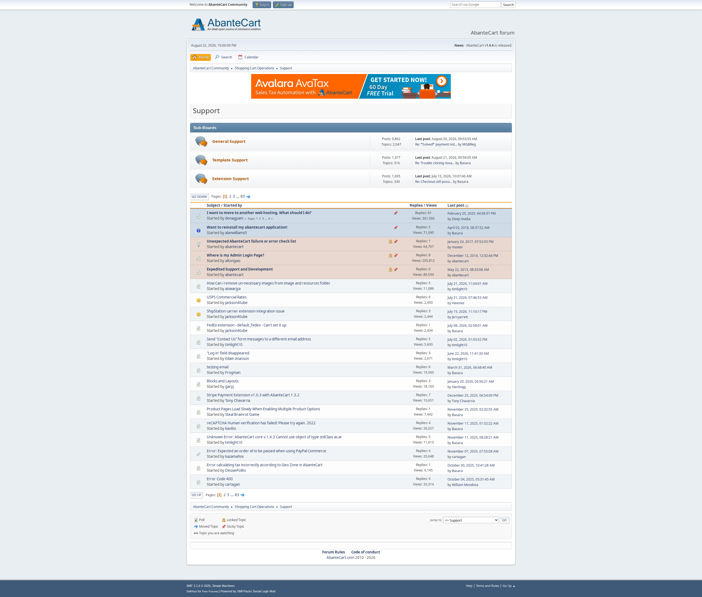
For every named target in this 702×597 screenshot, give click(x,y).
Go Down (199, 197)
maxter (457, 247)
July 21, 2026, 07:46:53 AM (468, 297)
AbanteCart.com (340, 557)
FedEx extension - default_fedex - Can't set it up (246, 325)
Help (469, 586)
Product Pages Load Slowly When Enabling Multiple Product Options (263, 408)
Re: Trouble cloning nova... (435, 163)
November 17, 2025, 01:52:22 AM (473, 423)
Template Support (230, 160)
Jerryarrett (460, 317)
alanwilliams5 (236, 232)
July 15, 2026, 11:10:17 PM (467, 311)
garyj (229, 386)
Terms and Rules (487, 586)
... (238, 196)
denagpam (234, 218)
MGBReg (469, 144)
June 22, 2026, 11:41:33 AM (468, 353)
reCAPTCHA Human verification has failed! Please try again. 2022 (261, 422)
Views (431, 205)
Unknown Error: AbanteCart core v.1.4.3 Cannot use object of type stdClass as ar (274, 436)
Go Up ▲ (509, 586)
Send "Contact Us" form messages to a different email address (259, 339)
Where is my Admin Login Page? (235, 255)
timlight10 (459, 289)
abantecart (234, 246)
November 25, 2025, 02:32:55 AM (473, 409)
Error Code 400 (220, 478)
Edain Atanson (237, 358)
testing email (217, 367)
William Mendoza (465, 484)
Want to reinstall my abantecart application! (247, 227)
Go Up (196, 495)
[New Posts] (201, 141)
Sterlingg (459, 387)
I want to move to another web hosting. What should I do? (259, 212)
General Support (228, 141)
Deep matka (461, 219)
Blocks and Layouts (223, 381)
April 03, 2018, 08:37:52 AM (468, 227)
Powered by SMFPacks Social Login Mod (247, 591)
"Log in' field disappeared (228, 353)
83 (242, 196)
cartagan (459, 456)
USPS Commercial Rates (227, 297)
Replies (416, 205)
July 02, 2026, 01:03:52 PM (467, 339)
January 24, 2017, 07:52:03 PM (471, 241)
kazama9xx (234, 456)
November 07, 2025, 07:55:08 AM (473, 451)
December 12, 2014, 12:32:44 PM (473, 255)
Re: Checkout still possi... (433, 181)
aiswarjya (232, 288)
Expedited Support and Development (240, 269)
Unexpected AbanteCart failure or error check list (251, 241)
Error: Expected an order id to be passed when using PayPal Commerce (266, 450)
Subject (213, 205)
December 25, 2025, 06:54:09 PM (473, 395)
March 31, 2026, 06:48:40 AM (470, 367)
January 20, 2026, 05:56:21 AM (471, 381)
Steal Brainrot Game (242, 414)
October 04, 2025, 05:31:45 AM (471, 479)
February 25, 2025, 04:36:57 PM (472, 213)
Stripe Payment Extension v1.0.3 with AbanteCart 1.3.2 (253, 395)
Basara (465, 163)
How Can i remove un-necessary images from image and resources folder (268, 283)
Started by (232, 205)
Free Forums (210, 591)
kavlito (230, 428)
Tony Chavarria (237, 400)
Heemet (458, 303)
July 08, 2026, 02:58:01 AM (468, 325)
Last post (456, 205)
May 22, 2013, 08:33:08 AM (468, 269)
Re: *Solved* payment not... (436, 144)
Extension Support (230, 178)
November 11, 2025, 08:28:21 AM (473, 437)
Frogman (232, 372)
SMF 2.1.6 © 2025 (198, 585)
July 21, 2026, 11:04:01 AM (468, 283)
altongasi (232, 260)
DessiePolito (235, 470)
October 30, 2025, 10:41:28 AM (471, 465)
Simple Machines (223, 585)
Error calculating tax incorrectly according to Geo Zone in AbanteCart (264, 464)
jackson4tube (236, 302)
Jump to (435, 520)
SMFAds (191, 591)
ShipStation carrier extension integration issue (246, 311)
